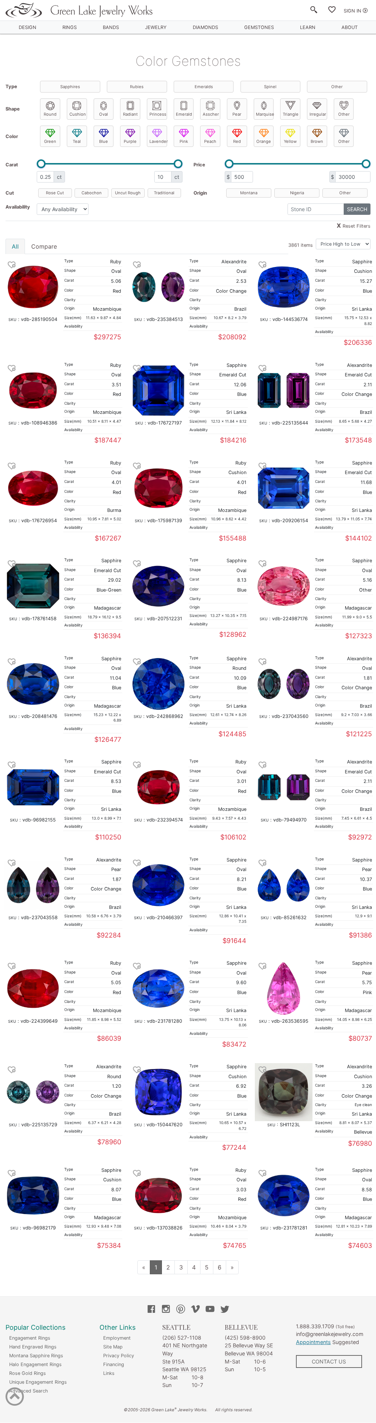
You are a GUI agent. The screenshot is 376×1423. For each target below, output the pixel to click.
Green (50, 141)
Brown (317, 141)
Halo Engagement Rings (35, 1364)
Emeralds (204, 86)
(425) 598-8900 (245, 1337)
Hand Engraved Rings (33, 1347)
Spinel (270, 86)
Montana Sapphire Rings (36, 1355)
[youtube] (210, 1309)
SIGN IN (352, 11)
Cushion (77, 114)
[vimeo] (195, 1309)
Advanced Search (28, 1391)
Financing (113, 1364)
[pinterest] (180, 1309)
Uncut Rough (128, 192)
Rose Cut (55, 192)
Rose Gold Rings (27, 1373)
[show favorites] (332, 11)
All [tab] (15, 246)
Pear (236, 114)
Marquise (265, 114)
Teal (77, 141)
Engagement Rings (29, 1338)
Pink (184, 141)
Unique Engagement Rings (38, 1382)
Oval (103, 114)
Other (337, 86)
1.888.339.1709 (315, 1326)
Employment (117, 1338)
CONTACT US (329, 1361)
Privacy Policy (118, 1355)
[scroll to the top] (15, 1398)
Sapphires (70, 86)
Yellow (290, 141)
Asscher (211, 114)
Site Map (113, 1347)
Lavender (158, 141)
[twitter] (224, 1309)
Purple (130, 141)
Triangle (291, 114)
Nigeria (297, 192)
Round (50, 114)
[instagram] (166, 1309)
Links (109, 1373)
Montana (248, 192)
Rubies (137, 86)
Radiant (130, 114)
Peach (210, 141)
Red (237, 141)
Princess (157, 114)
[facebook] (151, 1309)
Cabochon (92, 192)
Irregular (318, 114)
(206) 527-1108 (181, 1337)
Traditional (164, 192)
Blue (103, 141)
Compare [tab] (44, 246)
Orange (263, 141)
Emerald (184, 114)
